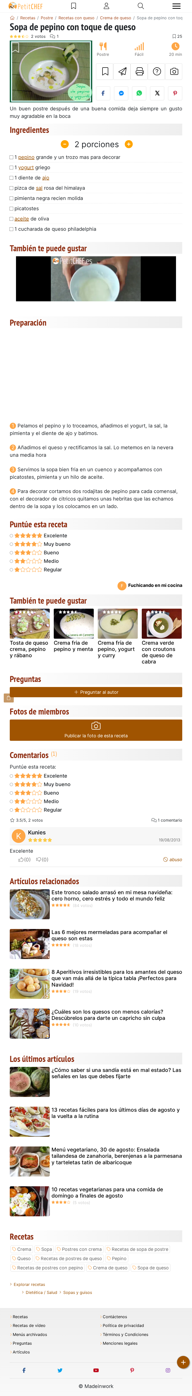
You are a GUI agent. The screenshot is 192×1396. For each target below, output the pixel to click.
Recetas (20, 1316)
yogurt (26, 167)
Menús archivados (30, 1334)
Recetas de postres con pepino (50, 1267)
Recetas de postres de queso (71, 1258)
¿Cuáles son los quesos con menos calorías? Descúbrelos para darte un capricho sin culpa (108, 1015)
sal (39, 188)
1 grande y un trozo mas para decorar (67, 157)
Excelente (54, 536)
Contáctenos (115, 1316)
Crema (24, 1249)
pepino (26, 157)
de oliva (31, 219)
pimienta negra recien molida (48, 198)
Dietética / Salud (41, 1292)
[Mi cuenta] (106, 6)
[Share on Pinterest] (175, 93)
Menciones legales (120, 1343)
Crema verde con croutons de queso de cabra (158, 652)
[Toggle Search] (141, 6)
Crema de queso (110, 1267)
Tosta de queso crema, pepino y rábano (29, 649)
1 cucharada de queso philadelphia (55, 229)
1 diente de (31, 178)
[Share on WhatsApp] (139, 93)
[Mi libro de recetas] (73, 6)
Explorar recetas (29, 1284)
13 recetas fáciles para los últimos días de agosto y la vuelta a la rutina (116, 1113)
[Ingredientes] (9, 698)
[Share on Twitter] (157, 93)
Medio (50, 561)
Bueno (50, 553)
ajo (45, 178)
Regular (52, 570)
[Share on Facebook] (103, 93)
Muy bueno (56, 544)
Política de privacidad (123, 1325)
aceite (21, 219)
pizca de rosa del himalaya (49, 188)
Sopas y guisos (77, 1292)
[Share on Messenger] (121, 93)
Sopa (46, 1249)
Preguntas (22, 1343)
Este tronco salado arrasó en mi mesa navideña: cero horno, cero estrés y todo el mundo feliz (112, 895)
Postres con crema (82, 1249)
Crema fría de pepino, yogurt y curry (116, 649)
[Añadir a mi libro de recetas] (104, 71)
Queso (24, 1258)
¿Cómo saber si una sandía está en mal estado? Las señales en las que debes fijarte (116, 1073)
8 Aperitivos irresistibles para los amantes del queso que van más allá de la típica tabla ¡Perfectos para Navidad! (117, 978)
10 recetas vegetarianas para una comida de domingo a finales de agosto (107, 1192)
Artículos (21, 1352)
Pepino (119, 1258)
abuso (175, 859)
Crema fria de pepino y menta (73, 646)
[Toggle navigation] (177, 6)
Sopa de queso (153, 1267)
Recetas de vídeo (29, 1325)
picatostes (26, 208)
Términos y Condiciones (125, 1334)
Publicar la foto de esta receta (96, 735)
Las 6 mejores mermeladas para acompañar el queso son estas (109, 935)
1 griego (32, 167)
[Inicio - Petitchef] (12, 17)
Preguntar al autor (98, 692)
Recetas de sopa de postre (140, 1249)
